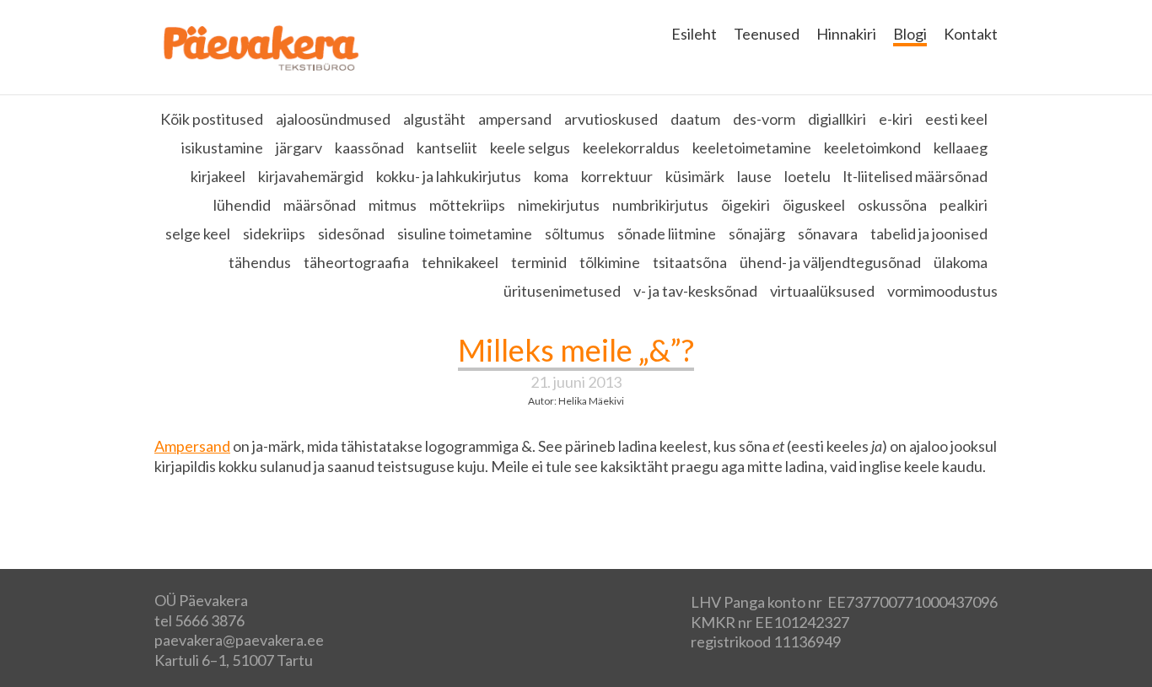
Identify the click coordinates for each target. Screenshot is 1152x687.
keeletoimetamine (751, 147)
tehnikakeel (460, 262)
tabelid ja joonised (929, 233)
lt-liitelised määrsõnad (915, 176)
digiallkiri (837, 119)
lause (754, 176)
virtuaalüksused (822, 291)
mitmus (393, 205)
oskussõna (892, 205)
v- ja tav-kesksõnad (695, 291)
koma (551, 176)
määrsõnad (319, 205)
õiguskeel (814, 205)
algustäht (434, 119)
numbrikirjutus (660, 205)
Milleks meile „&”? (576, 349)
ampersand (515, 119)
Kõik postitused (211, 119)
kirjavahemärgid (310, 176)
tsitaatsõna (690, 262)
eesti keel (956, 119)
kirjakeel (218, 176)
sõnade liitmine (666, 233)
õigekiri (745, 205)
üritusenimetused (562, 291)
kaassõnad (369, 147)
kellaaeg (961, 147)
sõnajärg (757, 233)
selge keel (197, 233)
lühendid (242, 205)
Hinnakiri (846, 33)
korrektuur (617, 176)
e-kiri (895, 119)
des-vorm (764, 119)
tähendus (260, 262)
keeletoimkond (872, 147)
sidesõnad (351, 233)
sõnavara (828, 233)
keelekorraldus (631, 147)
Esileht (694, 33)
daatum (695, 119)
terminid (539, 262)
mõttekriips (467, 205)
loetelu (807, 176)
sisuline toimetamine (464, 233)
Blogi (910, 33)
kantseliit (447, 147)
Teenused (766, 33)
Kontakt (971, 33)
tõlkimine (609, 262)
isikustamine (222, 147)
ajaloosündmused (333, 119)
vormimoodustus (942, 291)
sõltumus (575, 233)
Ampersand (192, 446)
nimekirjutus (559, 205)
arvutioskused (611, 119)
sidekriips (274, 233)
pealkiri (963, 205)
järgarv (299, 147)
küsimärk (694, 176)
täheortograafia (356, 262)
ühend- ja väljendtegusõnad (830, 262)
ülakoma (961, 262)
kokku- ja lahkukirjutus (448, 176)
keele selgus (530, 147)
